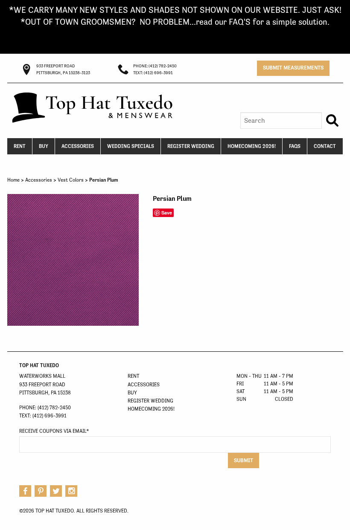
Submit (243, 460)
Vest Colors (71, 180)
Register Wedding (190, 146)
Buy (43, 146)
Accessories (77, 146)
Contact (325, 146)
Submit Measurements (293, 67)
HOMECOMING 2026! (252, 146)
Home (13, 180)
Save (166, 212)
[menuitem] (19, 146)
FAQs (294, 146)
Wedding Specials (130, 146)
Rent (20, 146)
